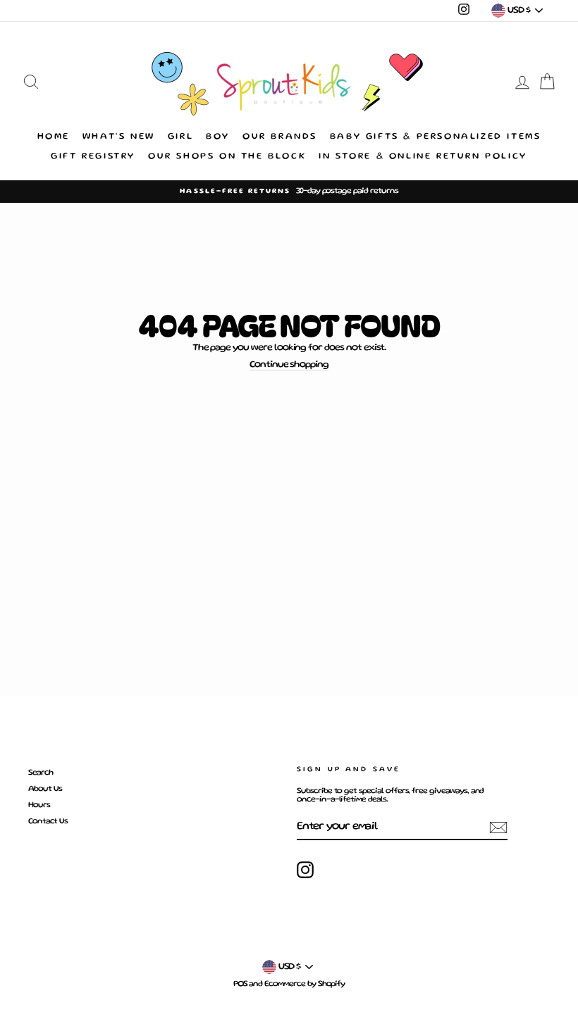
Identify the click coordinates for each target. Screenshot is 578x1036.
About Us (45, 789)
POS (240, 984)
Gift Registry (93, 157)
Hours (39, 805)
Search (40, 773)
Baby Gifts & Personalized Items (435, 137)
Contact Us (48, 821)
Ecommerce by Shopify (304, 984)
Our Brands (279, 137)
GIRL (180, 137)
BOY (218, 137)
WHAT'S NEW (118, 137)
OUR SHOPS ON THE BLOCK (227, 157)
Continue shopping (289, 365)
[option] (289, 191)
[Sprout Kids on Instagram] (305, 869)
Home (53, 137)
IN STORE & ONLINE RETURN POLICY (423, 157)
